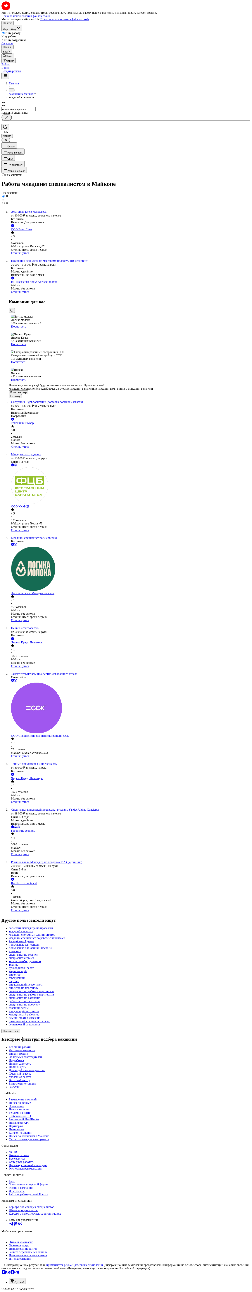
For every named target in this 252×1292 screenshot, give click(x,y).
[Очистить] (6, 117)
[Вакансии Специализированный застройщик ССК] (129, 708)
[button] (5, 64)
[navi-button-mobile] (5, 76)
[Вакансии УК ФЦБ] (129, 486)
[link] (7, 56)
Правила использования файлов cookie (64, 19)
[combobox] (18, 109)
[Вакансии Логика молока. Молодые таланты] (129, 569)
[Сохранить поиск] (5, 127)
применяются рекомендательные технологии (74, 1265)
